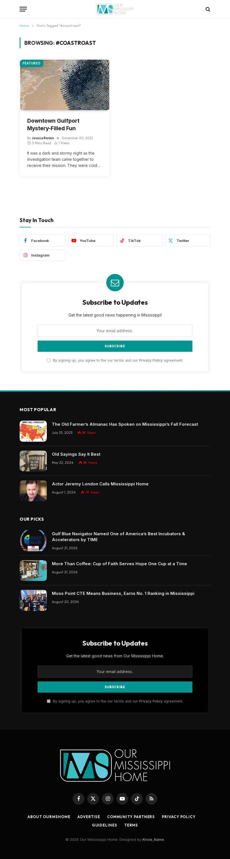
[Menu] (23, 9)
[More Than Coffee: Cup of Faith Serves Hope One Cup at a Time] (33, 570)
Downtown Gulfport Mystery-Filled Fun (53, 125)
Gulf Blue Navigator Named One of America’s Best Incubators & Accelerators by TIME (118, 536)
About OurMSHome (48, 816)
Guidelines (104, 825)
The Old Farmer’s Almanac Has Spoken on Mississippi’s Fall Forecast (125, 424)
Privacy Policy (151, 360)
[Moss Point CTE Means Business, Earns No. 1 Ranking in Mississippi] (33, 600)
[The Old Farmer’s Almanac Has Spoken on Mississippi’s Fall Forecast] (33, 431)
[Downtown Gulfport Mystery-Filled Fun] (65, 85)
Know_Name (153, 839)
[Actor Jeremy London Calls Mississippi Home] (33, 490)
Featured (31, 63)
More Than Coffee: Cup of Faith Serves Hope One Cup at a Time (119, 563)
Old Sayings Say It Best (76, 454)
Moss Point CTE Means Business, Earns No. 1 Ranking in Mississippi (123, 593)
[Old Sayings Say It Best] (33, 461)
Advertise (88, 816)
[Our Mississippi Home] (115, 9)
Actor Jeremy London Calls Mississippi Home (100, 483)
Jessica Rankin (43, 138)
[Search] (207, 9)
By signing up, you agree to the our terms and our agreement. (117, 360)
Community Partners (131, 816)
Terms (131, 825)
